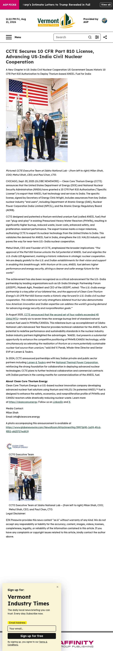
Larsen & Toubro (36, 362)
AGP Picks (9, 4)
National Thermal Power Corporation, (77, 362)
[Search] (89, 37)
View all (105, 4)
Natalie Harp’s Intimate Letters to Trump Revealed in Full (50, 4)
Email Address (17, 622)
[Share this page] (105, 37)
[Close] (57, 586)
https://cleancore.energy (23, 401)
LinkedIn (58, 401)
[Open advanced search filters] (96, 37)
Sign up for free (31, 636)
